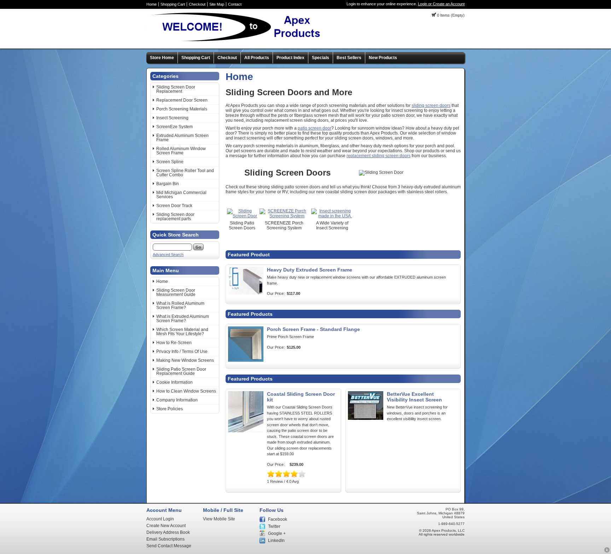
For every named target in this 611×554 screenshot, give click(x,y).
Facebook (277, 519)
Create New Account (166, 525)
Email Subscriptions (165, 539)
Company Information (177, 400)
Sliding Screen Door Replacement (175, 89)
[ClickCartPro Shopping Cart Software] (607, 551)
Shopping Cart (173, 4)
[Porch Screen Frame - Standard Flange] (245, 360)
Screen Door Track (174, 205)
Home (151, 4)
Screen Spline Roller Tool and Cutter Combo (185, 172)
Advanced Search (168, 254)
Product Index (290, 57)
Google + (277, 533)
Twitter (274, 526)
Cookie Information (174, 382)
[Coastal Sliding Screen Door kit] (245, 430)
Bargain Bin (167, 183)
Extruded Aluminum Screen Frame (182, 137)
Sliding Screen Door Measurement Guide (176, 292)
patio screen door (314, 128)
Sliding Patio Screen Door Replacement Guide (181, 371)
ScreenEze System (174, 126)
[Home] (236, 40)
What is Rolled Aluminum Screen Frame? (180, 305)
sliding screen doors (431, 105)
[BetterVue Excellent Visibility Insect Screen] (365, 418)
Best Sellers (349, 57)
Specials (320, 57)
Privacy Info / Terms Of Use (182, 351)
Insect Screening (172, 117)
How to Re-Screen (174, 342)
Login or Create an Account (441, 4)
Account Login (160, 518)
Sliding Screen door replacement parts (175, 216)
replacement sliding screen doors (379, 155)
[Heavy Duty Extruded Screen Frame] (245, 293)
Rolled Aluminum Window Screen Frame (181, 150)
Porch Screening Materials (181, 109)
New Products (383, 57)
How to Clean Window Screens (186, 391)
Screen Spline (170, 161)
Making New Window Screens (185, 360)
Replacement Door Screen (182, 100)
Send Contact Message (168, 545)
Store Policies (169, 408)
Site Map (216, 4)
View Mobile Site (219, 518)
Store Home (162, 57)
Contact (235, 4)
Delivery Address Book (168, 532)
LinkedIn (276, 540)
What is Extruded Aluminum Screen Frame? (182, 318)
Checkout (197, 4)
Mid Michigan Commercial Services (181, 194)
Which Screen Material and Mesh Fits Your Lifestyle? (182, 331)
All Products (256, 57)
